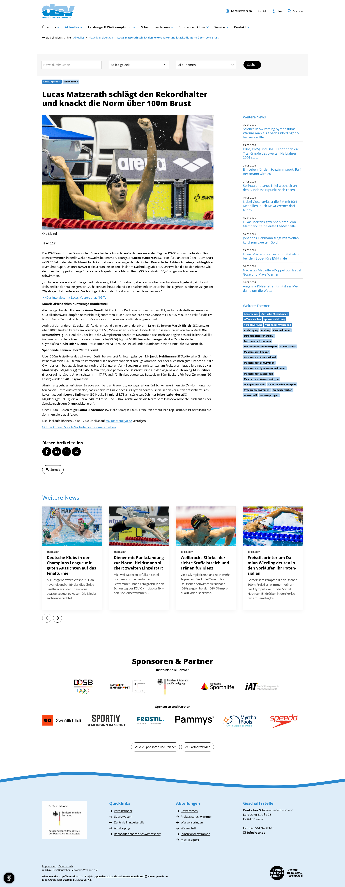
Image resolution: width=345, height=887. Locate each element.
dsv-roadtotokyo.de (118, 421)
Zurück (55, 470)
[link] (72, 558)
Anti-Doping (122, 828)
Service (219, 27)
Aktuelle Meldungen (101, 37)
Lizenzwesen (123, 816)
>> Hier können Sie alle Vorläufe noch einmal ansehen (79, 427)
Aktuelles (72, 27)
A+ (264, 11)
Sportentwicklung (192, 27)
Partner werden (199, 747)
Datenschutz (65, 866)
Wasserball (188, 828)
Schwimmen (189, 811)
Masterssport (190, 840)
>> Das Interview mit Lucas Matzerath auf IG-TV (74, 297)
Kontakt (240, 27)
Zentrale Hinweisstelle (129, 822)
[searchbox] (71, 65)
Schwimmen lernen (155, 27)
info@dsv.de (256, 832)
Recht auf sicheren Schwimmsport (137, 834)
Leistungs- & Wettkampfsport (110, 27)
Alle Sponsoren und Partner (157, 747)
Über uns (49, 27)
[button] (46, 451)
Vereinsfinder (123, 811)
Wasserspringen (192, 822)
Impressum (49, 866)
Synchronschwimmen (195, 834)
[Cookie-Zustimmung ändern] (9, 878)
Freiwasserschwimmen (196, 816)
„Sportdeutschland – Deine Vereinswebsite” (119, 876)
